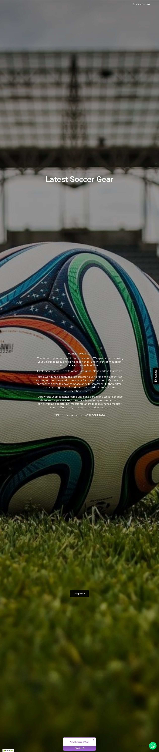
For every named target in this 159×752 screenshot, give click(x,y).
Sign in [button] (78, 748)
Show (156, 376)
